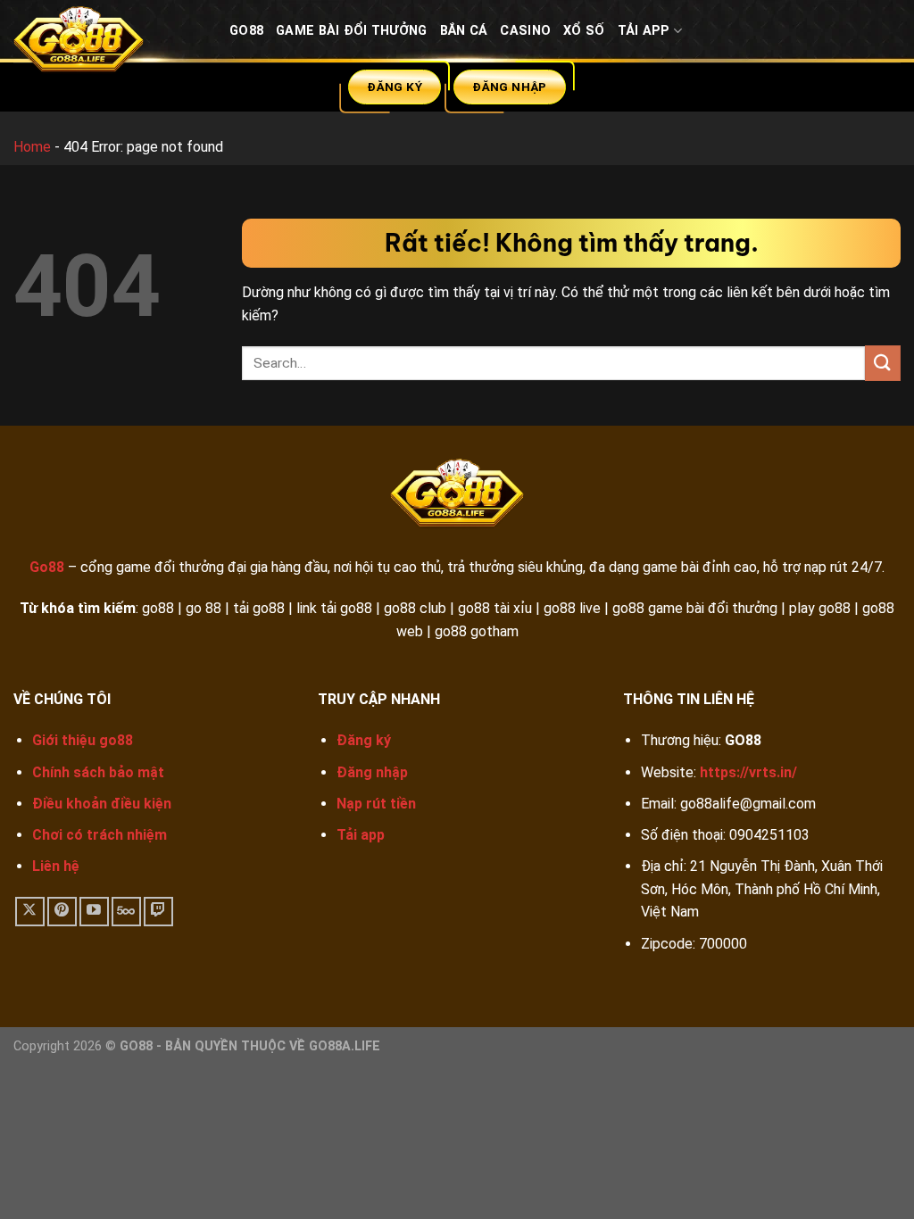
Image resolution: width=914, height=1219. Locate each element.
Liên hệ (55, 866)
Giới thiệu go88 (82, 740)
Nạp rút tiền (376, 803)
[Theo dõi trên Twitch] (158, 911)
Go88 (246, 30)
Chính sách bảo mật (98, 772)
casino (525, 30)
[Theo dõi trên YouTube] (94, 911)
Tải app (361, 834)
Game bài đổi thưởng (351, 30)
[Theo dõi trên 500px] (126, 911)
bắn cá (464, 30)
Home (32, 146)
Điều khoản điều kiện (101, 803)
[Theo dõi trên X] (30, 911)
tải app (644, 30)
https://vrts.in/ (748, 772)
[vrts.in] (108, 43)
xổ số (583, 30)
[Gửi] (883, 362)
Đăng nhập (372, 772)
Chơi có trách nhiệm (99, 834)
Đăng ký (364, 740)
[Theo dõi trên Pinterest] (62, 911)
